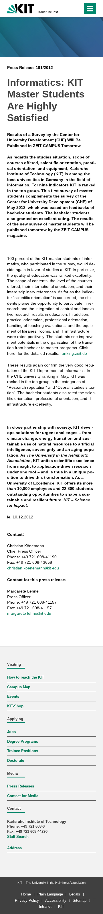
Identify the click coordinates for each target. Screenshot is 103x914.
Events (13, 697)
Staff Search (18, 837)
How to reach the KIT (25, 677)
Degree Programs (22, 742)
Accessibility (55, 900)
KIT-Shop (15, 706)
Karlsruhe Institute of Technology (49, 12)
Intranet (45, 906)
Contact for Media (22, 796)
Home (26, 894)
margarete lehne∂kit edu (29, 613)
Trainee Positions (22, 751)
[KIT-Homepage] (20, 7)
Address (14, 848)
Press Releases (20, 786)
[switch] (68, 8)
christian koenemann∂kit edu (33, 568)
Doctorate (15, 761)
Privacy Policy (27, 900)
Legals (74, 894)
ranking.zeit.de (73, 353)
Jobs (11, 732)
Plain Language (50, 894)
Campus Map (18, 687)
